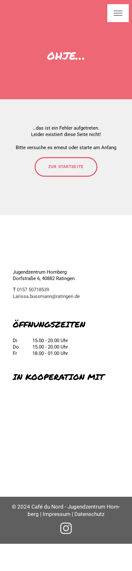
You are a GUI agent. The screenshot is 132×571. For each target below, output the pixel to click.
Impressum (56, 514)
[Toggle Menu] (118, 13)
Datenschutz (89, 514)
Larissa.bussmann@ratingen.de (46, 296)
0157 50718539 (33, 290)
